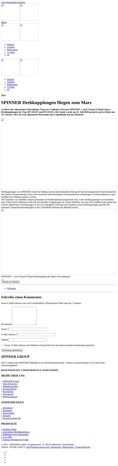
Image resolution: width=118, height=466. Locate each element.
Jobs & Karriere (10, 384)
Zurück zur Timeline (10, 282)
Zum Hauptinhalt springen (13, 2)
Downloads (8, 394)
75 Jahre (11, 52)
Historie (10, 44)
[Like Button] (2, 279)
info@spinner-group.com (37, 447)
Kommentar (6, 324)
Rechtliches (8, 391)
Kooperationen (9, 389)
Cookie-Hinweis (82, 447)
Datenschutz (68, 447)
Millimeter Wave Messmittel (15, 434)
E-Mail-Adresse (9, 334)
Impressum (56, 447)
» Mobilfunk (7, 408)
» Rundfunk (6, 410)
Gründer (11, 47)
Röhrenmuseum (10, 397)
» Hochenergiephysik (11, 418)
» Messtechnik (7, 413)
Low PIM (7, 437)
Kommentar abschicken (12, 350)
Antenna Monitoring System (15, 439)
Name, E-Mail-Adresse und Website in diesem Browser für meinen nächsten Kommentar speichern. (49, 345)
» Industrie (6, 415)
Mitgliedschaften (10, 386)
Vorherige (11, 288)
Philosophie (12, 50)
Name (4, 329)
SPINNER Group (11, 381)
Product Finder (9, 429)
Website (4, 340)
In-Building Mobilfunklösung (16, 432)
